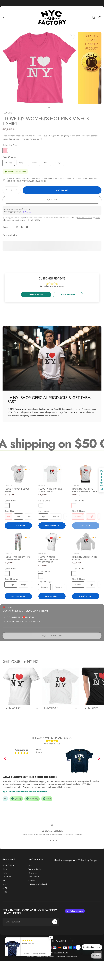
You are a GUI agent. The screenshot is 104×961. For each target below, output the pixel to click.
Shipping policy (60, 956)
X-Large (58, 162)
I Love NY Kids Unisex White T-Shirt (50, 490)
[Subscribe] (54, 921)
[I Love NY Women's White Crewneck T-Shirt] (85, 474)
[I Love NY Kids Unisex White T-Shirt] (52, 474)
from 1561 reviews (52, 743)
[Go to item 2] (52, 107)
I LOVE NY (7, 112)
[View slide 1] (47, 840)
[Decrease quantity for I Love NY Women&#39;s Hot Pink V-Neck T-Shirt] (5, 190)
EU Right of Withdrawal (38, 884)
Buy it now (52, 199)
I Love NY (42, 486)
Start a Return (34, 876)
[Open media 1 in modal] (72, 36)
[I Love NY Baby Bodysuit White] (18, 474)
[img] (52, 740)
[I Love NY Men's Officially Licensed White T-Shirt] (52, 542)
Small (46, 162)
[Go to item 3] (55, 107)
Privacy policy (40, 956)
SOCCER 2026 (8, 865)
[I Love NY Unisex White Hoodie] (85, 542)
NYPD (5, 873)
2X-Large (8, 162)
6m (8, 516)
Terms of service (49, 956)
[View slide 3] (53, 840)
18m (29, 516)
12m (18, 516)
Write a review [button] (36, 294)
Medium (34, 162)
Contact (32, 880)
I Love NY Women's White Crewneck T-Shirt (85, 490)
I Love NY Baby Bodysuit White (18, 490)
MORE (5, 884)
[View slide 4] (56, 840)
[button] (5, 758)
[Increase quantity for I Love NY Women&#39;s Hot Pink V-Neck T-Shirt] (17, 190)
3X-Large (58, 587)
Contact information (71, 956)
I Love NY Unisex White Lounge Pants (17, 558)
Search (31, 865)
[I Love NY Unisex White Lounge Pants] (18, 542)
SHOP (5, 888)
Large (21, 162)
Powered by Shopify (61, 952)
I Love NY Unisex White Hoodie (84, 558)
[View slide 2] (50, 840)
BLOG (5, 892)
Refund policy (34, 873)
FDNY (5, 869)
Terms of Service (35, 869)
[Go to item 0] (48, 107)
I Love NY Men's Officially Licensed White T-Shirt (49, 559)
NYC (4, 880)
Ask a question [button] (68, 294)
